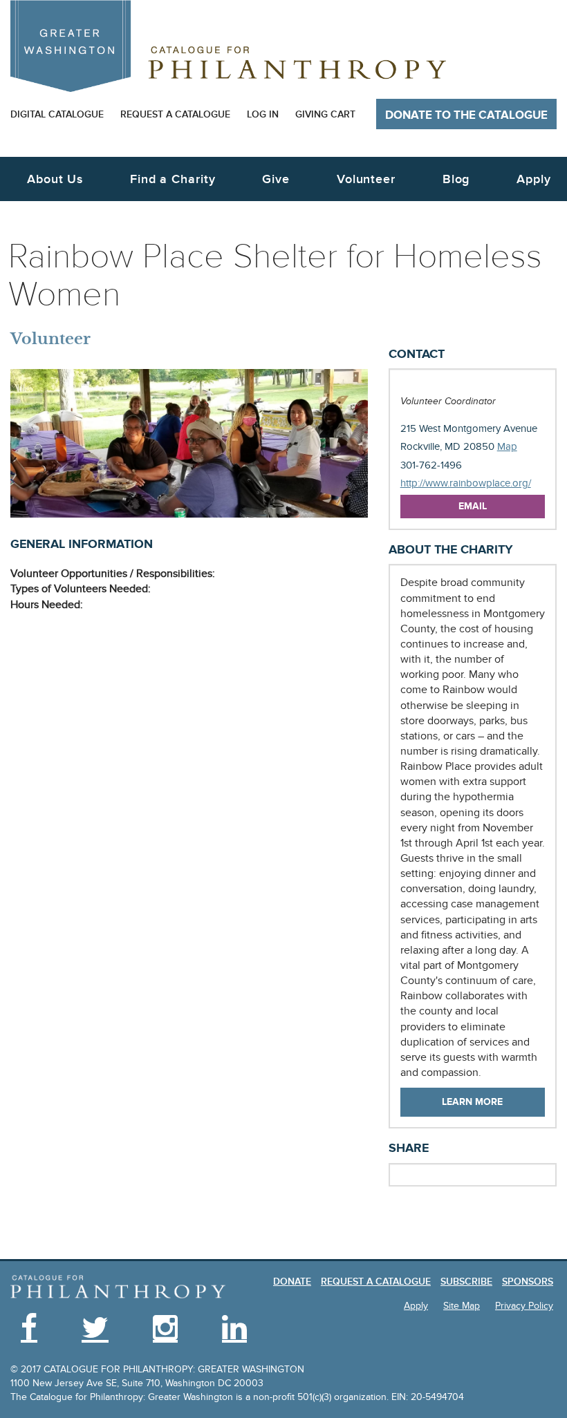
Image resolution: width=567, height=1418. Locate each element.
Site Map (461, 1306)
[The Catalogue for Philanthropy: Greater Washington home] (118, 1287)
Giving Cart (325, 114)
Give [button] (276, 179)
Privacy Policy (524, 1306)
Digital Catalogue (57, 114)
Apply (534, 179)
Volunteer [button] (366, 179)
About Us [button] (55, 179)
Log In (263, 114)
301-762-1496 (431, 465)
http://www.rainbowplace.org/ (465, 483)
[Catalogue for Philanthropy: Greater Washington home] (228, 46)
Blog (456, 179)
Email (472, 506)
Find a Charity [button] (173, 179)
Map (507, 446)
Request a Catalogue (175, 114)
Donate (292, 1281)
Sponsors (527, 1281)
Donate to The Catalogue (466, 115)
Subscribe (466, 1281)
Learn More (472, 1102)
